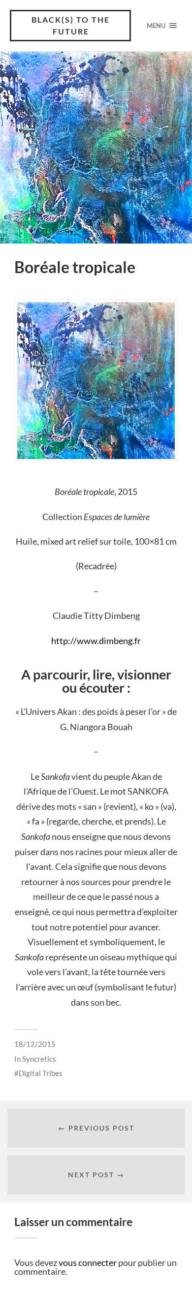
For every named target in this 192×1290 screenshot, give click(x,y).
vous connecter (88, 1262)
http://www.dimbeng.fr (96, 640)
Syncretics (39, 1058)
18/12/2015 (35, 1044)
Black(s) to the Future (71, 25)
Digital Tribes (41, 1073)
